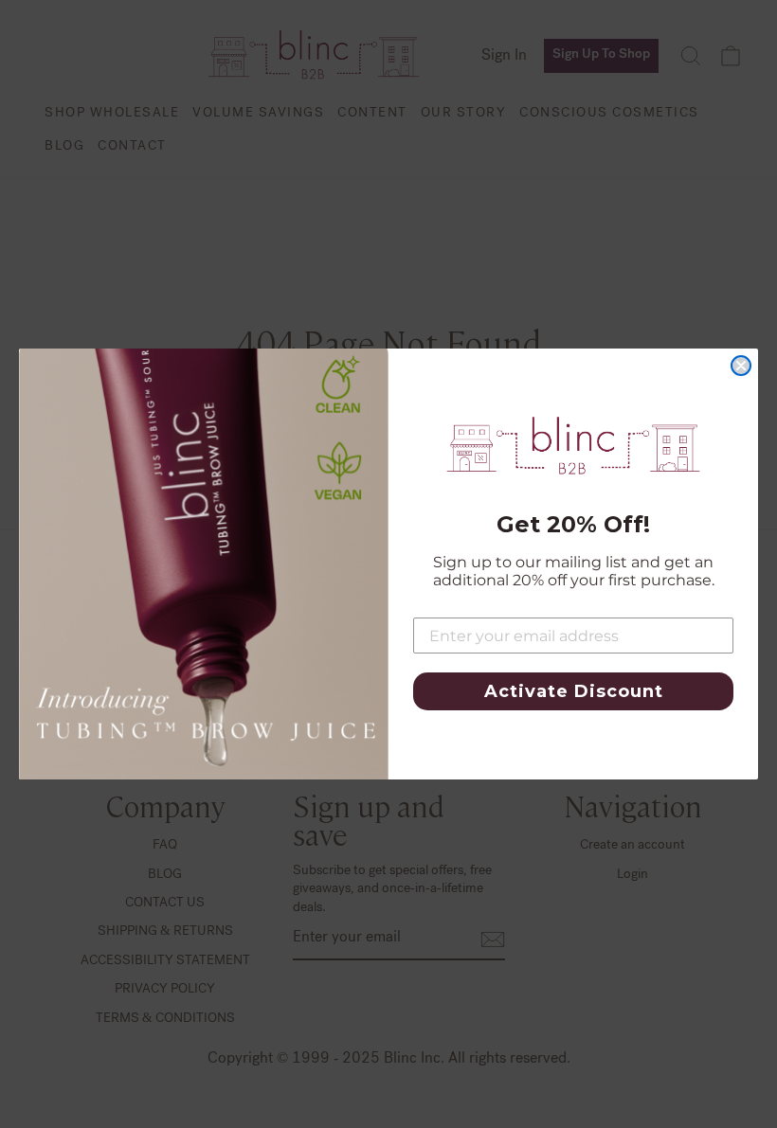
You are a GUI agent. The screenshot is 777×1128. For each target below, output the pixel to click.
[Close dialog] (741, 365)
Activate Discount (573, 691)
